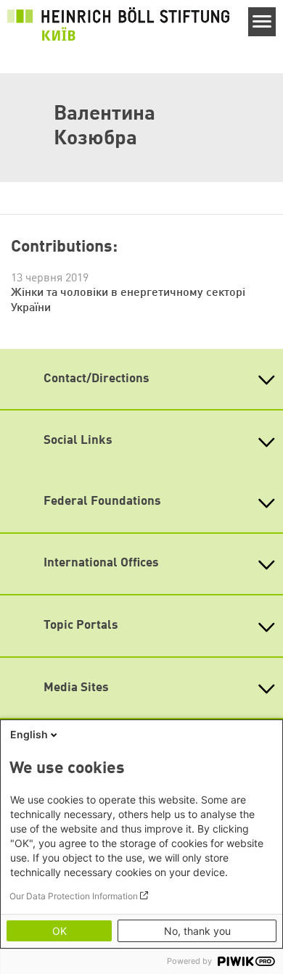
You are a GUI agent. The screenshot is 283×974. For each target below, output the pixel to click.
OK (59, 931)
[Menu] (262, 21)
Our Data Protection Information (73, 896)
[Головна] (118, 24)
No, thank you (197, 931)
